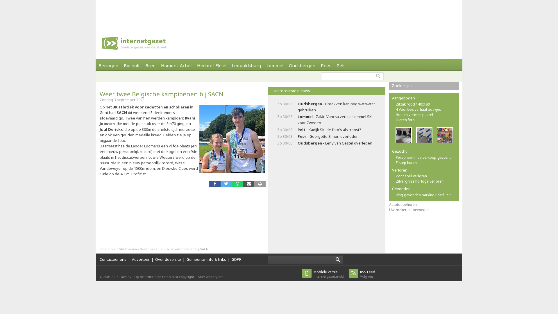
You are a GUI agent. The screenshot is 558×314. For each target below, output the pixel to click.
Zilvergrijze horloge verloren (419, 181)
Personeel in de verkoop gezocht (423, 157)
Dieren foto (405, 119)
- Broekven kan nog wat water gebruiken (336, 107)
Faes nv (125, 276)
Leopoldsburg (246, 65)
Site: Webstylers (210, 276)
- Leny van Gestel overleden (335, 143)
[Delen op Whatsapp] (237, 183)
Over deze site (168, 259)
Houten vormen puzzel (414, 114)
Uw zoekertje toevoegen (409, 209)
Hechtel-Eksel (211, 65)
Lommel (275, 65)
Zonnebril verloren (411, 176)
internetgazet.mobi (329, 274)
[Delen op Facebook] (215, 183)
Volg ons (367, 274)
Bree (150, 65)
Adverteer (141, 259)
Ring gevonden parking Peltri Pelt (423, 194)
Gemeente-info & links (206, 259)
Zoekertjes (402, 85)
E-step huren (406, 162)
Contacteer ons (113, 259)
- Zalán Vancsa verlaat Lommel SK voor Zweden (335, 119)
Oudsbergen (302, 65)
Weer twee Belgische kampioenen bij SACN (161, 94)
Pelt (341, 65)
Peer (326, 65)
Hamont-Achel (176, 65)
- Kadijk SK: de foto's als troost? (329, 129)
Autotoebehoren (403, 204)
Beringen (108, 65)
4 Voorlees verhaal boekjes (418, 109)
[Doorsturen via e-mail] (248, 183)
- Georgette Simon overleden (328, 136)
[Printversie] (260, 183)
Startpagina (128, 249)
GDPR (237, 259)
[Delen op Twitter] (226, 183)
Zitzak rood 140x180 (413, 104)
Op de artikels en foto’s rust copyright (164, 276)
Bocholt (132, 65)
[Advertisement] (279, 13)
